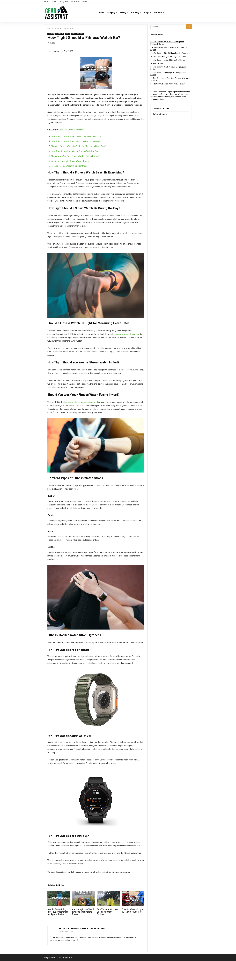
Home (101, 12)
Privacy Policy (63, 2)
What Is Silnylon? (157, 63)
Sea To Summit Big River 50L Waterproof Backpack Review (57, 912)
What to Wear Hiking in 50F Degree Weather (132, 910)
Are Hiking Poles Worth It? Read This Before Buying (83, 912)
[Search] (189, 26)
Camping (111, 12)
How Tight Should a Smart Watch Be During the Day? (75, 141)
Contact (84, 2)
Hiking (123, 12)
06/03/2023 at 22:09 (66, 931)
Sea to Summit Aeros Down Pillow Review (167, 84)
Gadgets (51, 33)
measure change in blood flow (127, 334)
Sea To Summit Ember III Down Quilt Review (168, 60)
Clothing (135, 12)
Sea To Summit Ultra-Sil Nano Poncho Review (107, 912)
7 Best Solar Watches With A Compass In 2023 (82, 929)
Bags (146, 12)
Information (60, 33)
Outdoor (158, 12)
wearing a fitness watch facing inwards (82, 402)
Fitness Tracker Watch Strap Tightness (69, 166)
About (54, 2)
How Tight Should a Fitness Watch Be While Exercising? (76, 136)
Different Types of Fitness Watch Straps (70, 161)
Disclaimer (75, 2)
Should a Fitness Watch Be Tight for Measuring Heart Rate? (78, 146)
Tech (73, 33)
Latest (46, 2)
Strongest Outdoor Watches (71, 130)
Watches (80, 33)
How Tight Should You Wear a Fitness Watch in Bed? (75, 151)
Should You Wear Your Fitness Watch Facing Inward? (75, 156)
